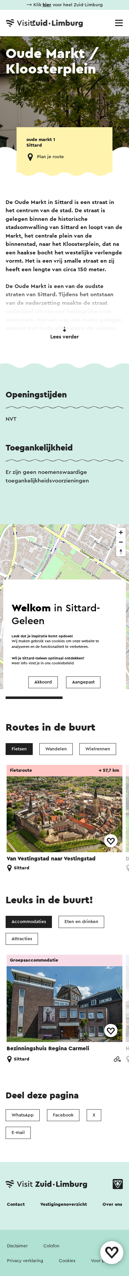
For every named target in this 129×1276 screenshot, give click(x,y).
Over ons (112, 1204)
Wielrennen (97, 749)
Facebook (63, 1115)
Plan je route (50, 157)
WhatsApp (23, 1115)
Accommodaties (29, 921)
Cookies (67, 1261)
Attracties (22, 939)
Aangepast (83, 682)
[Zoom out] (121, 542)
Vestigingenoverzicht (63, 1204)
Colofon (51, 1246)
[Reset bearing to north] (121, 551)
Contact (16, 1204)
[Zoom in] (121, 532)
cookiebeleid (63, 663)
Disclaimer (17, 1246)
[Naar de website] (117, 1059)
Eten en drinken (81, 921)
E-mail (18, 1132)
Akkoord (43, 682)
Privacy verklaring (25, 1261)
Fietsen (19, 749)
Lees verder (64, 336)
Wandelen (56, 749)
